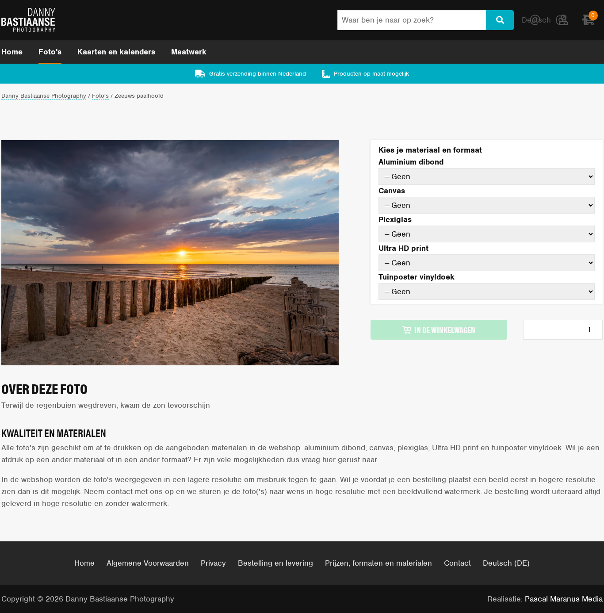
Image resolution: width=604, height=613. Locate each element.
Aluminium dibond (410, 162)
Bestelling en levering (275, 563)
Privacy (213, 563)
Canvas (391, 190)
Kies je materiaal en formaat (430, 150)
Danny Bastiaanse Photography (43, 96)
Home (12, 52)
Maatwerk (188, 52)
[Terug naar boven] (572, 581)
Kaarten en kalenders (116, 52)
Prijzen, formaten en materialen (378, 563)
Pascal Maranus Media (564, 599)
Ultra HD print (403, 248)
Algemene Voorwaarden (148, 563)
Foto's (49, 52)
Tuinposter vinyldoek (416, 277)
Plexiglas (395, 219)
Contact (457, 563)
